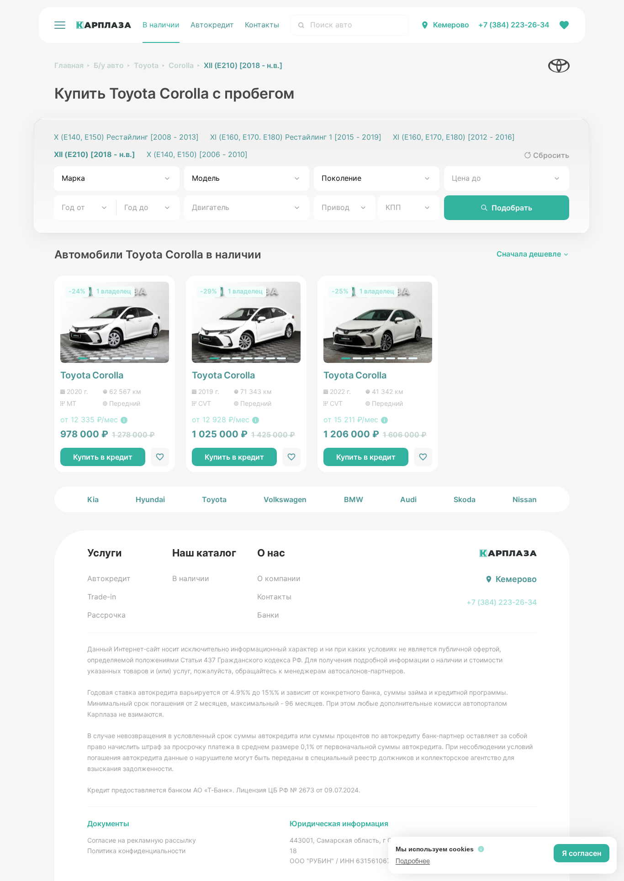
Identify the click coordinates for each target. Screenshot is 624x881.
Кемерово (451, 24)
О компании (279, 578)
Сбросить (551, 155)
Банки (268, 614)
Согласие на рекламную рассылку (141, 840)
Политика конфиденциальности (136, 851)
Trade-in (101, 596)
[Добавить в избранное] (160, 457)
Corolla (181, 65)
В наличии (161, 24)
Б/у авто (109, 65)
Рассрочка (106, 614)
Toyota (146, 65)
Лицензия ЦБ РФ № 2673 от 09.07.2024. (298, 790)
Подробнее (413, 861)
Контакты (262, 24)
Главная (69, 65)
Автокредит (212, 24)
